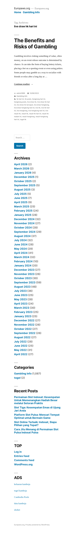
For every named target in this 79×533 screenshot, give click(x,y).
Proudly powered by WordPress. (37, 525)
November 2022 (24, 324)
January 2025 (22, 214)
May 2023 (20, 299)
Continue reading (23, 84)
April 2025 (20, 202)
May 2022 (20, 350)
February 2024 (23, 261)
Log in (18, 451)
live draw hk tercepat (25, 105)
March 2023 (21, 307)
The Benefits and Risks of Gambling (35, 43)
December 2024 (24, 219)
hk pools (28, 99)
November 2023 (24, 274)
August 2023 (22, 286)
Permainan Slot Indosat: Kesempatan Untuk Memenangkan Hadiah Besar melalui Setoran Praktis (37, 400)
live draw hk (31, 102)
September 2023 (24, 282)
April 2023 (20, 303)
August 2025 (22, 189)
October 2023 (23, 278)
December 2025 (24, 176)
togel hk (23, 119)
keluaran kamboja (22, 484)
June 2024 (21, 244)
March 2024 (21, 257)
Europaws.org (22, 8)
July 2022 (20, 341)
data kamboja (20, 503)
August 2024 (22, 236)
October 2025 (23, 181)
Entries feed (21, 456)
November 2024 (24, 223)
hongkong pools (20, 102)
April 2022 (20, 354)
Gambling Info (31, 12)
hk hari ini (20, 99)
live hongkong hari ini (36, 111)
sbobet (17, 509)
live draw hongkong (41, 105)
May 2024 (20, 248)
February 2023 (23, 312)
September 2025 (24, 185)
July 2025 (20, 193)
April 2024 (21, 252)
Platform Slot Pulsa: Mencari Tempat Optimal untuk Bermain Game (37, 416)
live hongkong (22, 111)
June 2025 (20, 198)
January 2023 (22, 316)
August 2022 (22, 337)
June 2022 (20, 345)
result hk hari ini (35, 114)
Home (17, 12)
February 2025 (23, 210)
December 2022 (24, 320)
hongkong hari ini (38, 99)
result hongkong (28, 117)
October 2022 (23, 328)
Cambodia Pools (21, 497)
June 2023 (20, 295)
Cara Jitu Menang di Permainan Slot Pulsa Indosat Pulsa (36, 431)
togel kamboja (20, 490)
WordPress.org (23, 464)
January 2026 (22, 172)
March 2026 (21, 168)
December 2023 (24, 269)
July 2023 (20, 290)
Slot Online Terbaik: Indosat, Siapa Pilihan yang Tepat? (35, 424)
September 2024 (24, 231)
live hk (37, 108)
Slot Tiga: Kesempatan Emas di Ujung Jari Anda (37, 409)
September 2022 (24, 333)
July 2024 (20, 240)
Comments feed (24, 460)
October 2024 (23, 227)
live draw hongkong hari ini (24, 108)
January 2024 (22, 265)
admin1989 (21, 93)
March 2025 (21, 206)
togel (17, 377)
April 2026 (20, 164)
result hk (25, 114)
